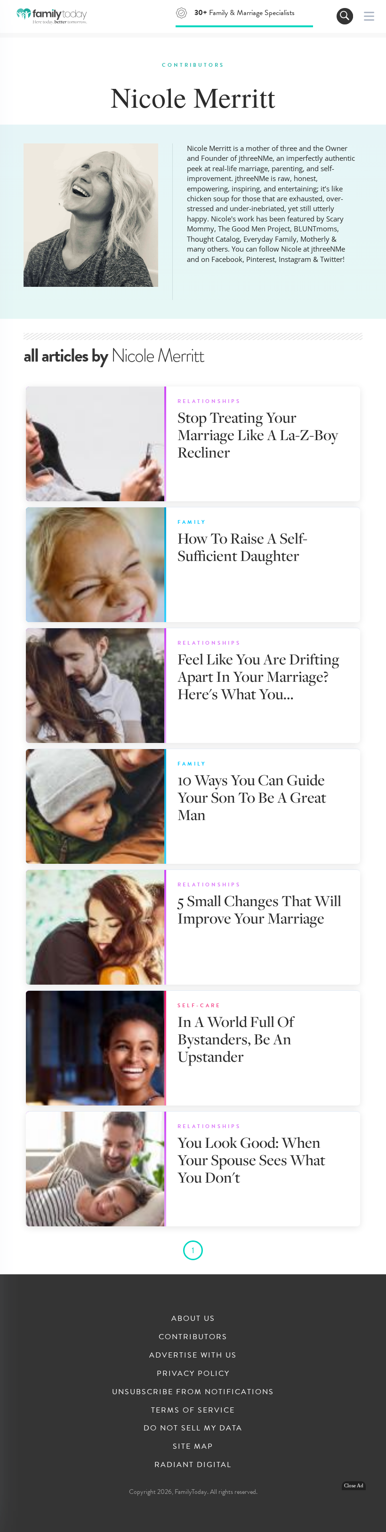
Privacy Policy (193, 1373)
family (191, 522)
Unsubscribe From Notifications (193, 1392)
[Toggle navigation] (345, 16)
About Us (193, 1318)
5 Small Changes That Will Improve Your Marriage (259, 909)
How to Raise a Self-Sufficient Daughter (242, 546)
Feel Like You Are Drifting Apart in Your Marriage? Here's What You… (258, 676)
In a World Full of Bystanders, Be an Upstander (235, 1038)
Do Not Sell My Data (193, 1428)
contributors (193, 65)
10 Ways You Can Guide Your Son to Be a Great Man (251, 797)
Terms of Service (193, 1410)
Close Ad (353, 1485)
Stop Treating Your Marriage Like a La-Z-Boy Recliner (257, 434)
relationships (209, 401)
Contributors (193, 1336)
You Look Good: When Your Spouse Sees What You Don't (251, 1159)
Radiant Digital (193, 1464)
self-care (199, 1006)
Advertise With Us (193, 1355)
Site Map (193, 1446)
